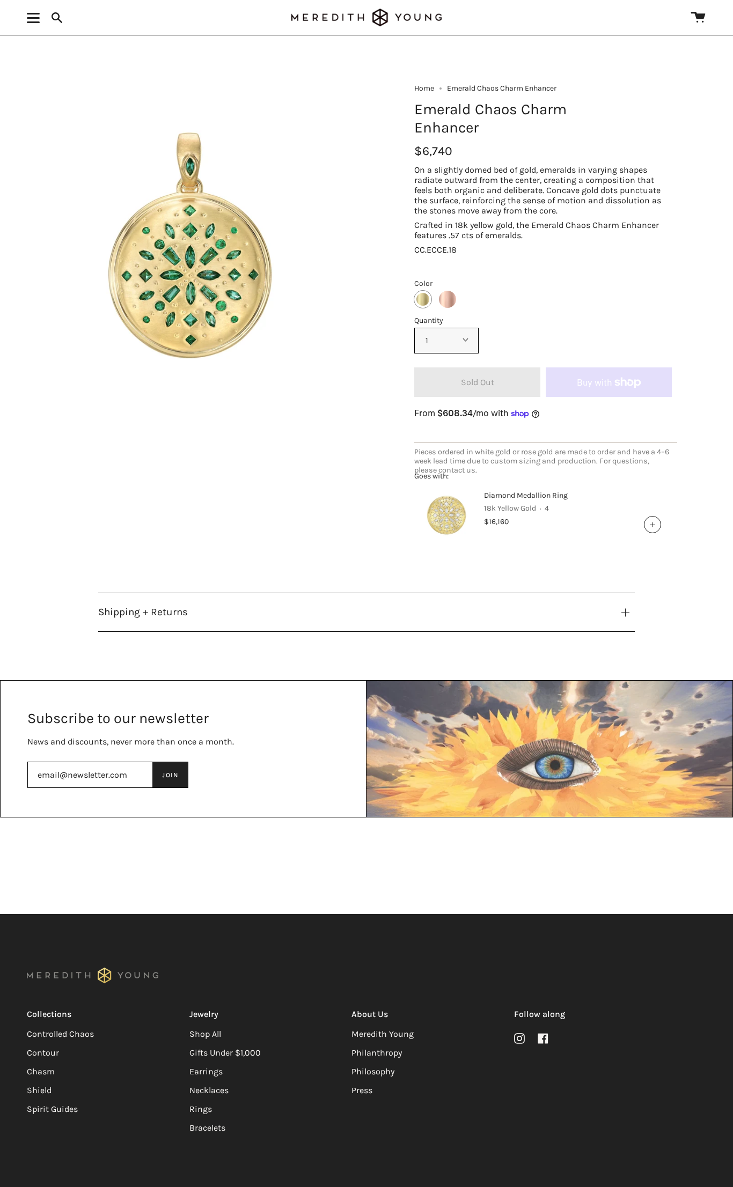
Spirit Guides (52, 1109)
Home (424, 88)
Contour (43, 1053)
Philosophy (372, 1071)
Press (361, 1090)
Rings (200, 1109)
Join (170, 775)
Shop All (205, 1034)
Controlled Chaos (60, 1034)
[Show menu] (35, 18)
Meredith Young (382, 1034)
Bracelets (207, 1128)
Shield (39, 1090)
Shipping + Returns (143, 612)
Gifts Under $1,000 (225, 1053)
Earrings (206, 1071)
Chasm (41, 1071)
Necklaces (209, 1090)
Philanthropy (376, 1053)
